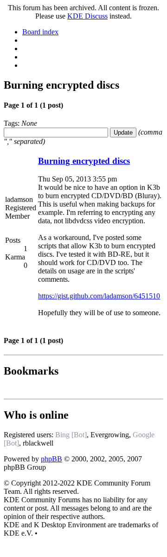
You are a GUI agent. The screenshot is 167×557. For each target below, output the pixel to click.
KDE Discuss (87, 16)
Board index (40, 32)
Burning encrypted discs (84, 161)
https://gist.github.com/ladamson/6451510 (99, 296)
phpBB (51, 459)
